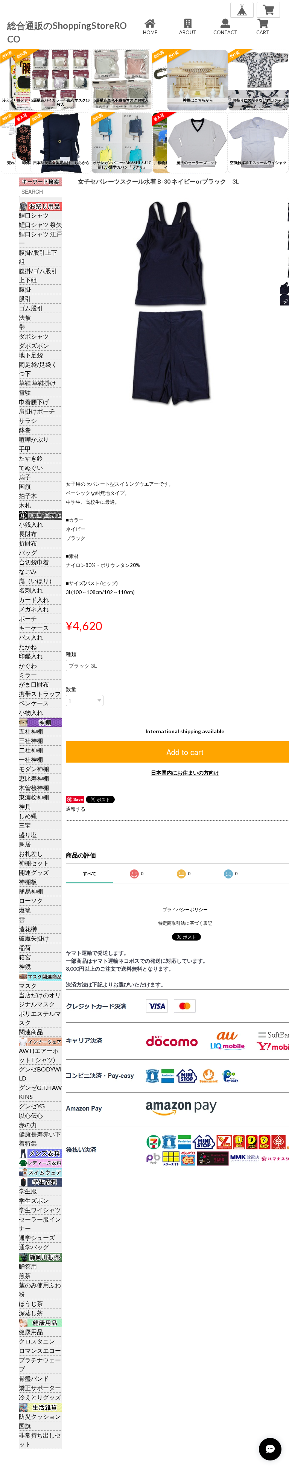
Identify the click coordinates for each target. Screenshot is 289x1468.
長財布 (28, 533)
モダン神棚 (34, 768)
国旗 (25, 486)
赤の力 (28, 1124)
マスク (28, 985)
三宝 (25, 825)
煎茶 (25, 1275)
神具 (25, 806)
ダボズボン (34, 345)
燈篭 (25, 909)
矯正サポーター (40, 1387)
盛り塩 (28, 834)
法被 (25, 317)
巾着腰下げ (34, 401)
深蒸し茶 (31, 1312)
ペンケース (34, 703)
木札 (25, 505)
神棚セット (34, 862)
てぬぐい (31, 467)
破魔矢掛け (34, 938)
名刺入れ (31, 590)
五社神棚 (31, 731)
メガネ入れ (34, 608)
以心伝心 (31, 1115)
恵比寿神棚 (34, 778)
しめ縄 (28, 815)
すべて (89, 873)
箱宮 (25, 956)
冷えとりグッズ (40, 1397)
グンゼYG (32, 1105)
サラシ (28, 420)
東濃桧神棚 (34, 797)
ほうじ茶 (31, 1303)
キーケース (34, 627)
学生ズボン (34, 1200)
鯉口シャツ (34, 215)
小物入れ (31, 712)
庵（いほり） (37, 580)
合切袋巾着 (34, 561)
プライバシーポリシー (185, 909)
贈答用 (28, 1266)
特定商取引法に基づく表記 (185, 923)
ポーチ (28, 618)
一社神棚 (31, 759)
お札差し (31, 853)
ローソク (31, 900)
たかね (28, 646)
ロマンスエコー (40, 1350)
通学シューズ (37, 1237)
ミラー (28, 674)
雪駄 (25, 392)
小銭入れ (31, 524)
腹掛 (25, 289)
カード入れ (34, 599)
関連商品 (31, 1031)
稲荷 (25, 947)
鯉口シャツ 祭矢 (40, 224)
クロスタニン (37, 1341)
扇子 (25, 476)
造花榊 (28, 928)
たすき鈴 (31, 458)
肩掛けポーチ (37, 411)
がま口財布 (34, 684)
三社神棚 (31, 740)
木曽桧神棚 (34, 787)
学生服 (28, 1190)
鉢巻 (25, 429)
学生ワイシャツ (40, 1209)
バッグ (28, 552)
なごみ (28, 571)
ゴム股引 (31, 308)
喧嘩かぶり (34, 439)
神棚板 (28, 881)
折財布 (28, 543)
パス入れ (31, 637)
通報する (75, 809)
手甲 (25, 448)
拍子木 (28, 495)
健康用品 (31, 1331)
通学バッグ (34, 1247)
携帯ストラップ (40, 693)
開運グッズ (34, 872)
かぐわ (28, 665)
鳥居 (25, 844)
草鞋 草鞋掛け (37, 382)
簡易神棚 (31, 891)
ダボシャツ (34, 336)
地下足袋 (31, 355)
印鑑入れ (31, 656)
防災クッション (40, 1416)
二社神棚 (31, 750)
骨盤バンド (34, 1378)
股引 (25, 298)
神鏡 (25, 966)
